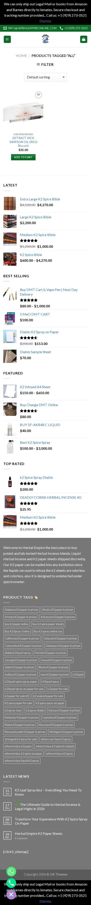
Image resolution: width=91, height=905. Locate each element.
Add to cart (23, 157)
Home (21, 55)
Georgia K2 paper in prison (21, 660)
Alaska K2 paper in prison (57, 609)
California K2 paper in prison (22, 638)
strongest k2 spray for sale (21, 739)
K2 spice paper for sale (18, 703)
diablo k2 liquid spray (18, 653)
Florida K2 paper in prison (50, 653)
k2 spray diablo (35, 710)
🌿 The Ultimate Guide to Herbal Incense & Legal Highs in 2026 (47, 806)
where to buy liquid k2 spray (22, 760)
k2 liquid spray (50, 681)
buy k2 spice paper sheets (48, 624)
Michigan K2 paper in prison (66, 732)
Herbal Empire (34, 547)
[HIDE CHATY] (11, 894)
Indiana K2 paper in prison (20, 674)
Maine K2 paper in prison (20, 725)
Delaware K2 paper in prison (63, 645)
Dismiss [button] (45, 21)
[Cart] (83, 39)
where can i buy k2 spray (56, 739)
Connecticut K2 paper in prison (23, 645)
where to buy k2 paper (18, 746)
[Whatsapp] (11, 871)
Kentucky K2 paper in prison (22, 717)
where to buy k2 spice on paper (23, 753)
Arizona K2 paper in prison (21, 617)
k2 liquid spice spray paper (21, 681)
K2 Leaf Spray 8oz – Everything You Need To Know (48, 792)
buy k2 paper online (16, 624)
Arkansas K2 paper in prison (58, 617)
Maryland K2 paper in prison (56, 725)
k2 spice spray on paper (50, 703)
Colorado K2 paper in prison (60, 638)
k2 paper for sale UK (17, 696)
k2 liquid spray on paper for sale (24, 689)
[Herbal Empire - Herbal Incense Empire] (45, 39)
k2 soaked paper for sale (48, 696)
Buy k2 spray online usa (48, 631)
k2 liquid (78, 674)
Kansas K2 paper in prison (64, 710)
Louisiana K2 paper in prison (60, 717)
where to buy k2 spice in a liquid (55, 746)
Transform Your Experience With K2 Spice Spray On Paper (51, 821)
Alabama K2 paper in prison (21, 609)
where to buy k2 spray (59, 753)
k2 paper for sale (57, 689)
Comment (21, 838)
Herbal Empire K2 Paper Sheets (39, 833)
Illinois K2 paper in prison (53, 667)
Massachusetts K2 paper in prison (25, 732)
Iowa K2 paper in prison (54, 674)
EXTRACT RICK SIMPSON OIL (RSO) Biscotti (23, 141)
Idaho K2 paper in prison (19, 667)
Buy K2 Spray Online (17, 631)
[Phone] (11, 883)
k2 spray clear (13, 710)
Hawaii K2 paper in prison (56, 660)
